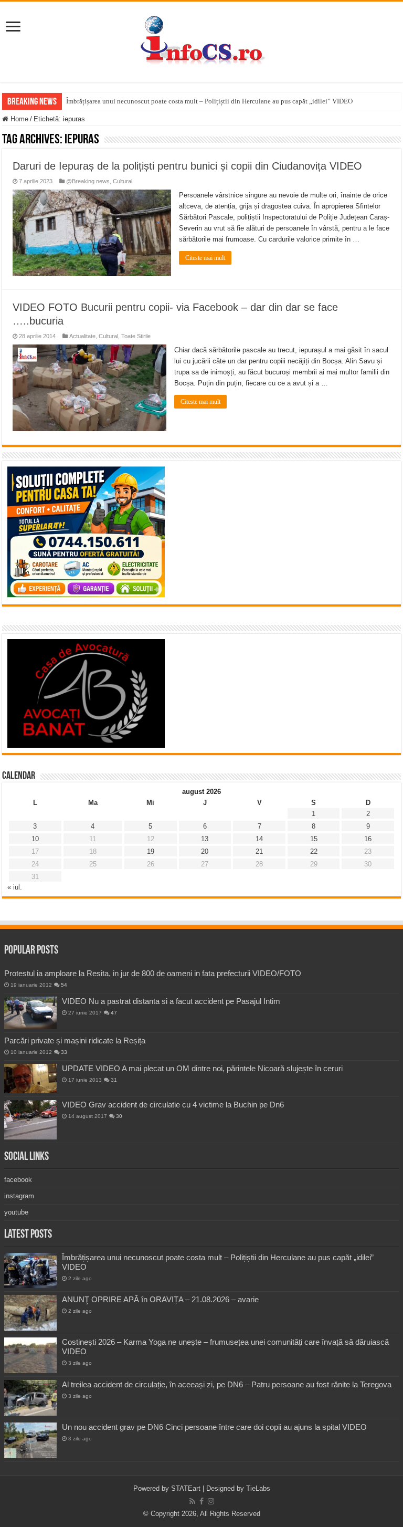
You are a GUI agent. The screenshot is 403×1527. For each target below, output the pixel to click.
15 (313, 839)
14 (259, 839)
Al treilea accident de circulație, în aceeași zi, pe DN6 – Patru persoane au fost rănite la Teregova (226, 1384)
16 (368, 839)
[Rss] (192, 1501)
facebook (18, 1180)
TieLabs (258, 1488)
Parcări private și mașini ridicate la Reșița (74, 1040)
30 (119, 1116)
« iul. (14, 887)
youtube (16, 1212)
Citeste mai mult (205, 258)
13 (204, 839)
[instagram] (211, 1501)
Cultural (122, 181)
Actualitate (82, 336)
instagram (19, 1196)
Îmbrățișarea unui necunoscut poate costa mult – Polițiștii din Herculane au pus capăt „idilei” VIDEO (209, 101)
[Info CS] (201, 40)
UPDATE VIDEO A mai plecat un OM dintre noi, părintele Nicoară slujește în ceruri (202, 1068)
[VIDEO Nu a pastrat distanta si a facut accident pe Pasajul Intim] (30, 1013)
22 (313, 851)
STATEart (185, 1488)
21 (259, 851)
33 (64, 1052)
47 (114, 1013)
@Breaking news (88, 181)
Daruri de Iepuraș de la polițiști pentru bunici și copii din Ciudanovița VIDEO (187, 166)
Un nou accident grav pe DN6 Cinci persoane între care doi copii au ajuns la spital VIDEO (214, 1427)
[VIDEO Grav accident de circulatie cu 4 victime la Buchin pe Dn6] (30, 1119)
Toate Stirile (136, 336)
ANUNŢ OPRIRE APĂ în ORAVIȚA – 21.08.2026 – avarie (160, 1299)
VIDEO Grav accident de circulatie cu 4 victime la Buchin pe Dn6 (173, 1104)
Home (18, 119)
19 (150, 851)
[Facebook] (201, 1501)
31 (114, 1080)
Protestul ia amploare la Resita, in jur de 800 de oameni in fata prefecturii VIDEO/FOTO (152, 973)
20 (204, 851)
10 (35, 839)
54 (64, 985)
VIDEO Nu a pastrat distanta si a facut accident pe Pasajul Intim (171, 1001)
